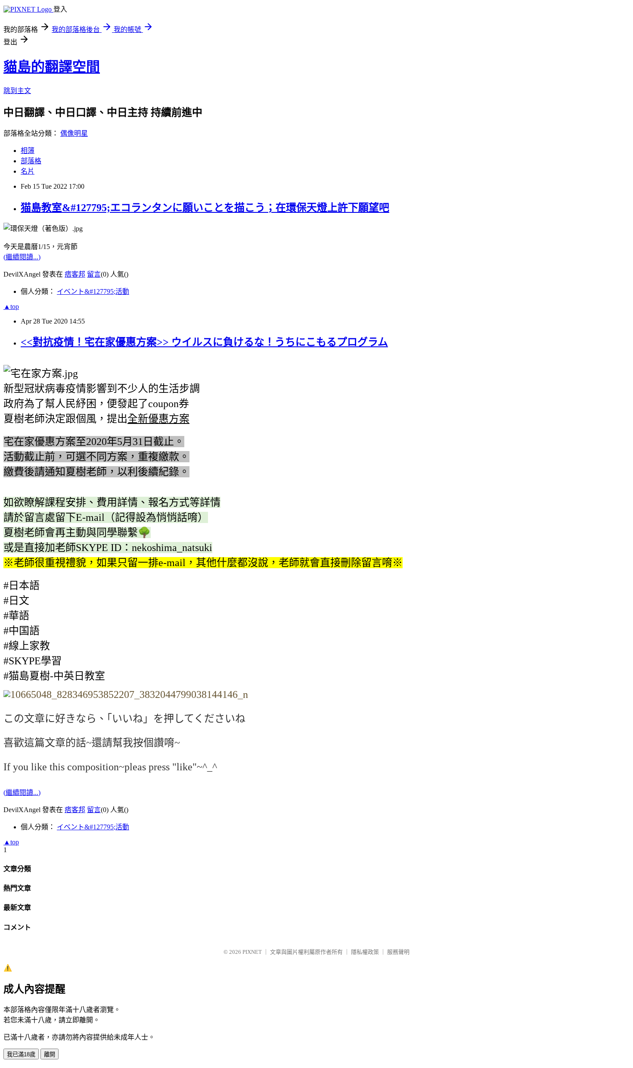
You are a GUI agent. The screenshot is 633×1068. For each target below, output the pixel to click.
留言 (94, 274)
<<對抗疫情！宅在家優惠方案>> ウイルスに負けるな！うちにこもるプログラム (204, 342)
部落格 (31, 161)
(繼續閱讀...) (21, 257)
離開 (49, 1054)
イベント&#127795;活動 (93, 291)
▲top (11, 306)
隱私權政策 (365, 952)
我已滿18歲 (21, 1054)
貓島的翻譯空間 (51, 67)
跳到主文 (17, 90)
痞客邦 (75, 274)
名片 (27, 171)
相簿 (27, 150)
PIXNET (252, 952)
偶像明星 (74, 133)
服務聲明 (398, 952)
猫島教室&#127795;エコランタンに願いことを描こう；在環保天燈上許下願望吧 (205, 207)
